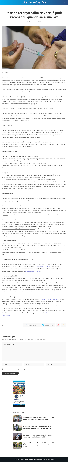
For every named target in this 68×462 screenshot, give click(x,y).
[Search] (65, 2)
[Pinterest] (58, 325)
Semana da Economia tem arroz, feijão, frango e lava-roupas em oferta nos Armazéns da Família (39, 418)
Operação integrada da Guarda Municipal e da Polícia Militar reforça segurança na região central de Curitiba (38, 445)
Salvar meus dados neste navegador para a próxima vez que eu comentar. (21, 369)
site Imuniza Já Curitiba (43, 266)
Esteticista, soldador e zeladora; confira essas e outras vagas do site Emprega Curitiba (37, 436)
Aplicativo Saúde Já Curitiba (50, 299)
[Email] (63, 325)
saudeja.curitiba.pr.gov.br (32, 271)
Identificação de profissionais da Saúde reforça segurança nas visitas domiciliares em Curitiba (37, 427)
